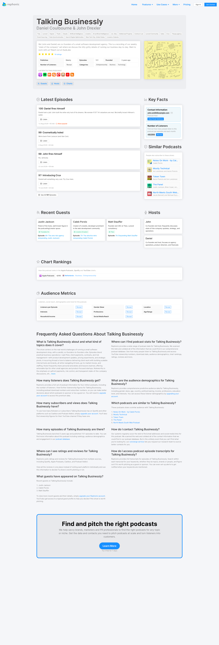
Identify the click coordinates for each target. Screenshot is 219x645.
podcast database (63, 439)
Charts (69, 83)
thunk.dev (67, 50)
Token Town (159, 176)
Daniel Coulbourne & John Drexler (68, 28)
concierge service (137, 442)
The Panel (158, 184)
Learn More (109, 545)
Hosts (56, 83)
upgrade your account (89, 413)
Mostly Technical (161, 168)
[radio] (39, 54)
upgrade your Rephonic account (92, 496)
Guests (43, 83)
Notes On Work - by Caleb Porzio (166, 160)
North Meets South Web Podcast (166, 192)
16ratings (58, 54)
